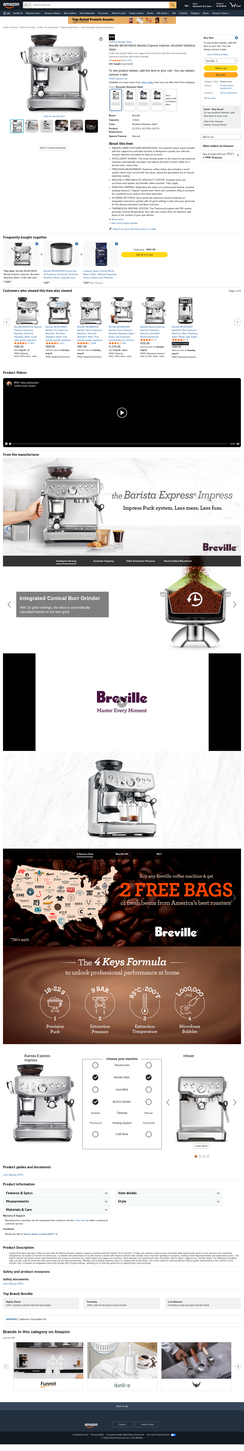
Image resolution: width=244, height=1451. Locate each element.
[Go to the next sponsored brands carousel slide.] (238, 1366)
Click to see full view (54, 116)
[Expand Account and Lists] (212, 6)
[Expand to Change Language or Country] (189, 6)
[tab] (66, 561)
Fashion (183, 13)
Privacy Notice (97, 1435)
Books (150, 13)
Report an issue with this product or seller (134, 229)
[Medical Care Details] (41, 13)
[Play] (5, 443)
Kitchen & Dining (27, 27)
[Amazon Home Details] (229, 13)
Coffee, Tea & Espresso (47, 27)
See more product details (124, 223)
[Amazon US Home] (91, 1425)
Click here (80, 1220)
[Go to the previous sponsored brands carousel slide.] (6, 1366)
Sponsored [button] (7, 1338)
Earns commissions (30, 382)
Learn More (201, 1146)
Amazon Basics (52, 13)
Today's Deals (136, 13)
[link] (54, 148)
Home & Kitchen (10, 27)
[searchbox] (100, 5)
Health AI (18, 13)
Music (206, 13)
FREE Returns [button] (117, 78)
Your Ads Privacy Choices (158, 1435)
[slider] (119, 443)
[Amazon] (11, 5)
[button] (6, 13)
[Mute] (238, 443)
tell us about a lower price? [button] (39, 1234)
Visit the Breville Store (120, 42)
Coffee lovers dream (25, 385)
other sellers (147, 82)
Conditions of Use (80, 1435)
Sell (174, 13)
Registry (195, 13)
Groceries (103, 13)
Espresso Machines (70, 27)
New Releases (87, 13)
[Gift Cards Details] (168, 13)
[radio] (16, 126)
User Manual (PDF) (13, 1174)
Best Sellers (70, 13)
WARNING (11, 1319)
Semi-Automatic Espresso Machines (97, 27)
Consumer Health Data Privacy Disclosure (125, 1435)
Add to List (208, 137)
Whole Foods (119, 13)
